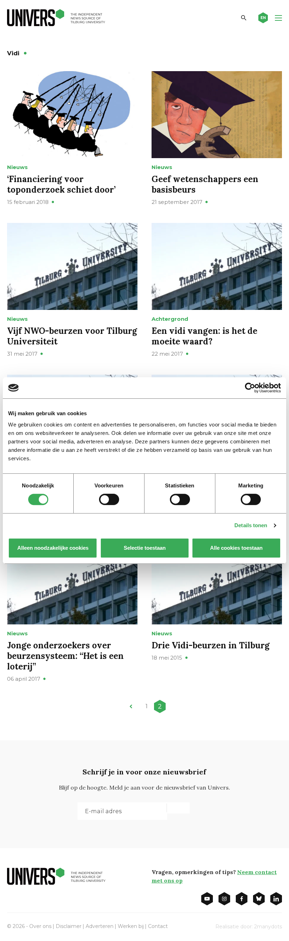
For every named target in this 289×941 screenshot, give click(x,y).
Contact (158, 926)
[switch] (109, 499)
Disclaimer (68, 926)
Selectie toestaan (145, 548)
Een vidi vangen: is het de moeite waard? (204, 336)
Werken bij (131, 926)
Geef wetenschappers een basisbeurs (205, 184)
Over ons (40, 926)
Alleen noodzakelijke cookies (52, 548)
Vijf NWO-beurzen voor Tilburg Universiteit (72, 336)
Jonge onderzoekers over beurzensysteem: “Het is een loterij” (65, 656)
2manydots (268, 926)
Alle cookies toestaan (236, 548)
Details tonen (250, 525)
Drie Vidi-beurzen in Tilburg (211, 645)
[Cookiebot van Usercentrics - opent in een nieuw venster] (250, 387)
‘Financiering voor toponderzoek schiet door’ (61, 184)
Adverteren (99, 926)
